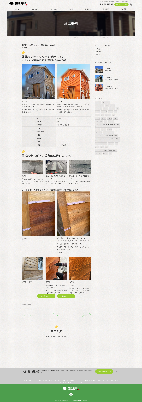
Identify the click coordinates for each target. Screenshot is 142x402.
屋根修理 (97, 115)
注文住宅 (97, 118)
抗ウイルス (108, 115)
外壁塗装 (24, 304)
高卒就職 (109, 118)
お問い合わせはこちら (121, 4)
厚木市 (64, 337)
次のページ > (86, 315)
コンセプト (110, 121)
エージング (103, 111)
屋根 (117, 143)
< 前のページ (26, 315)
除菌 (102, 115)
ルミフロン (111, 108)
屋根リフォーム (105, 102)
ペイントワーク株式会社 (100, 143)
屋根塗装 (29, 304)
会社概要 (109, 129)
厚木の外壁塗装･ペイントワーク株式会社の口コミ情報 (107, 125)
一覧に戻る (56, 315)
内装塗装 (98, 49)
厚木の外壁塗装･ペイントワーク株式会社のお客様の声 (107, 139)
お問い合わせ (98, 132)
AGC (117, 108)
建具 (113, 115)
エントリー (110, 143)
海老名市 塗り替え (110, 105)
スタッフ (103, 129)
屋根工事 (115, 118)
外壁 (47, 337)
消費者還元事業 (98, 121)
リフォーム (98, 102)
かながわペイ (98, 153)
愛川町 (102, 147)
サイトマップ (78, 383)
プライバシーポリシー (108, 132)
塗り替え (53, 337)
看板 (110, 153)
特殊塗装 (105, 153)
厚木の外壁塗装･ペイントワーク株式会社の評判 (106, 135)
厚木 (105, 121)
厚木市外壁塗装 (112, 150)
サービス (97, 129)
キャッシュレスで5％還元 (101, 150)
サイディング (98, 108)
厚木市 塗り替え (99, 105)
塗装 (59, 337)
